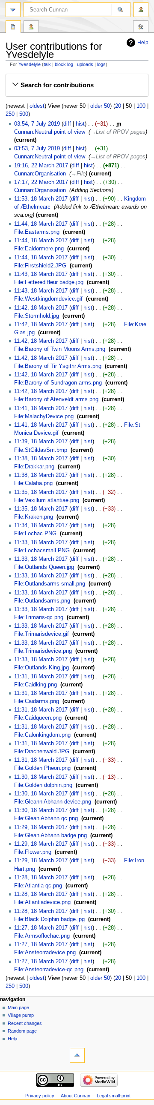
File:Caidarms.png (36, 701)
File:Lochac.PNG (35, 534)
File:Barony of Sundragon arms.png (58, 383)
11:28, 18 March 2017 (41, 878)
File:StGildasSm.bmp (40, 450)
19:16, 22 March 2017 (41, 166)
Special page (13, 27)
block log (64, 64)
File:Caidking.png (35, 685)
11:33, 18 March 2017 (41, 542)
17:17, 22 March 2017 (41, 182)
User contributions (31, 27)
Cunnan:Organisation (40, 174)
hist (80, 124)
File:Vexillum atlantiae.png (46, 500)
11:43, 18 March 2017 (41, 274)
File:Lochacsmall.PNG (42, 551)
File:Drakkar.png (34, 467)
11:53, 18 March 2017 (41, 199)
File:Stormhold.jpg (36, 316)
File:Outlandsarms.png (42, 601)
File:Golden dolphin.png (43, 785)
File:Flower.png (32, 852)
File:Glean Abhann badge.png (50, 835)
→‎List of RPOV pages (117, 132)
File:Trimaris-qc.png (38, 617)
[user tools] (140, 9)
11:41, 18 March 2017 (41, 408)
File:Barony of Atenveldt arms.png (56, 399)
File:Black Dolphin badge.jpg (49, 919)
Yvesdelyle (29, 64)
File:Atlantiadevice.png (42, 902)
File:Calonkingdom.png (42, 735)
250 (10, 114)
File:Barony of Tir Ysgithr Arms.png (57, 366)
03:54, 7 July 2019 (37, 124)
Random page (22, 1030)
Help (142, 43)
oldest (37, 106)
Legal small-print (113, 1095)
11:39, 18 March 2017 (41, 442)
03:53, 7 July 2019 (37, 149)
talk (47, 64)
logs (101, 64)
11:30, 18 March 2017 (41, 777)
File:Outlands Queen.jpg (44, 567)
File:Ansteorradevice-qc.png (48, 970)
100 (140, 106)
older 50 (100, 106)
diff (67, 124)
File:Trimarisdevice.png (43, 651)
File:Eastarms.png (36, 232)
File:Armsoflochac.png (42, 936)
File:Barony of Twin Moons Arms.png (59, 349)
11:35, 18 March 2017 (41, 492)
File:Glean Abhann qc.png (46, 818)
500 (23, 114)
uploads (85, 64)
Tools (140, 27)
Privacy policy (39, 1095)
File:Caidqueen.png (38, 718)
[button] (76, 85)
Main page (18, 1007)
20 (118, 106)
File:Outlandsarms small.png (49, 584)
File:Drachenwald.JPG (41, 752)
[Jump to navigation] (13, 9)
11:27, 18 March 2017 (41, 928)
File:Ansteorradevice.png (45, 953)
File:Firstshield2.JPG (40, 266)
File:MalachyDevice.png (44, 416)
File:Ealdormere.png (39, 249)
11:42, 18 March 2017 (41, 308)
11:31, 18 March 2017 (41, 677)
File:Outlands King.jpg (41, 668)
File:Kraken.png (33, 517)
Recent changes (25, 1023)
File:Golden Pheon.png (42, 768)
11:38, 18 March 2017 (41, 459)
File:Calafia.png (33, 483)
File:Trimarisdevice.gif (41, 634)
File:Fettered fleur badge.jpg (48, 282)
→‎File (78, 174)
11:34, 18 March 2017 (41, 525)
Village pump (21, 1015)
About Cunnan (75, 1095)
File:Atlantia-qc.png (38, 886)
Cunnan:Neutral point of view (49, 132)
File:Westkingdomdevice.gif (48, 299)
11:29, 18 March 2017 (41, 827)
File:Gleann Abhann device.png (52, 802)
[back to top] (77, 1055)
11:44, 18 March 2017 (41, 224)
